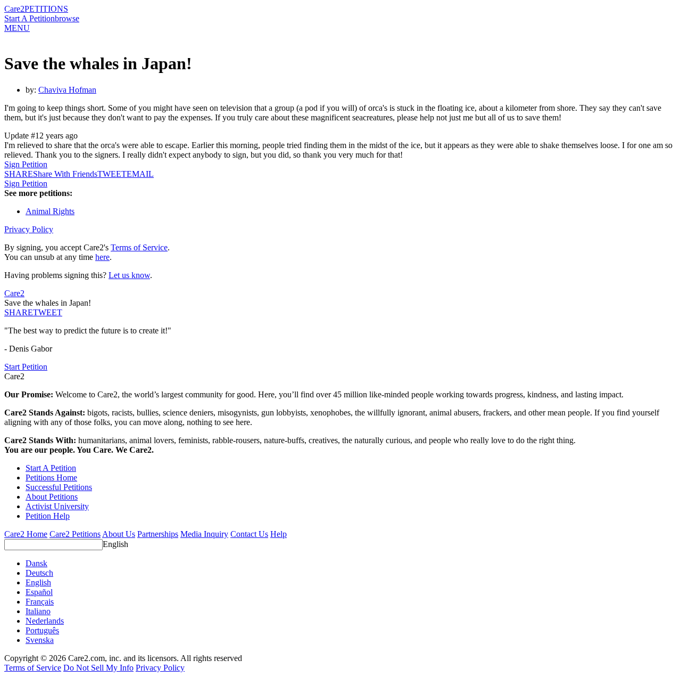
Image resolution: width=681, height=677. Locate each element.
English (115, 544)
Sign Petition (25, 164)
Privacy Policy (28, 229)
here (102, 257)
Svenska (40, 640)
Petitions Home (51, 477)
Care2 (14, 8)
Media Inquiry (204, 534)
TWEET (112, 173)
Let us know (129, 275)
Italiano (38, 611)
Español (39, 592)
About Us (118, 534)
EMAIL (140, 173)
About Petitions (52, 496)
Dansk (36, 563)
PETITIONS (46, 8)
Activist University (57, 506)
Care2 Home (25, 534)
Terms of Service (139, 247)
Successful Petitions (59, 487)
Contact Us (249, 534)
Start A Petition (29, 18)
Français (40, 601)
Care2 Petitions (75, 534)
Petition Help (48, 515)
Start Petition (25, 366)
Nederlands (45, 620)
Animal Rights (50, 211)
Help (278, 534)
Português (42, 630)
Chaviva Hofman (67, 89)
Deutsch (39, 572)
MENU (17, 27)
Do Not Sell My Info (98, 667)
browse (67, 18)
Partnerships (157, 534)
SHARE (18, 312)
